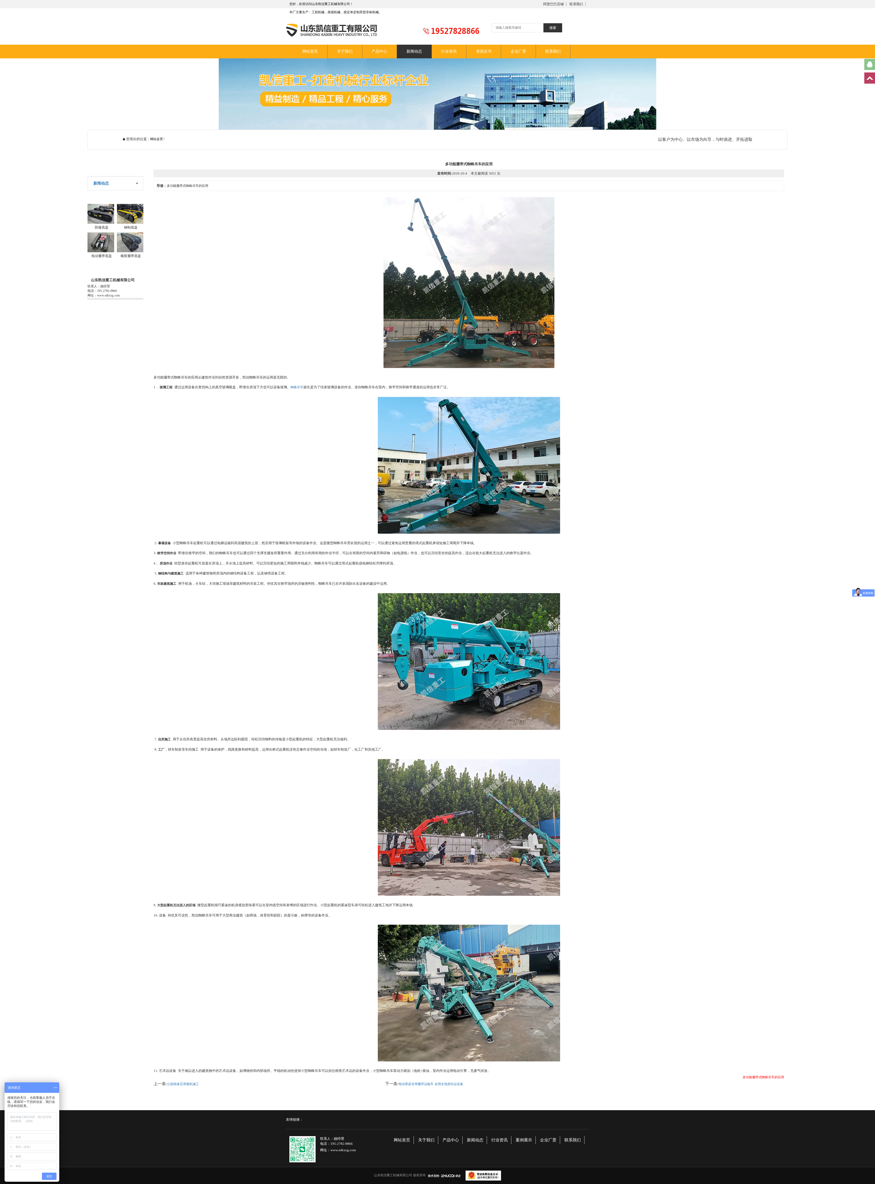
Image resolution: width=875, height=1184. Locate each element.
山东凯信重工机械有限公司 (393, 1175)
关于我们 (345, 51)
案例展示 (524, 1140)
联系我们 (576, 4)
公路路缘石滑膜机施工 (183, 1084)
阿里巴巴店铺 (553, 4)
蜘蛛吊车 (297, 387)
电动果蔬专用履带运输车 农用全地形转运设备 (431, 1084)
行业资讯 (449, 51)
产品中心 (379, 51)
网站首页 (310, 51)
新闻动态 (414, 51)
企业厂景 (518, 51)
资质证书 (484, 51)
